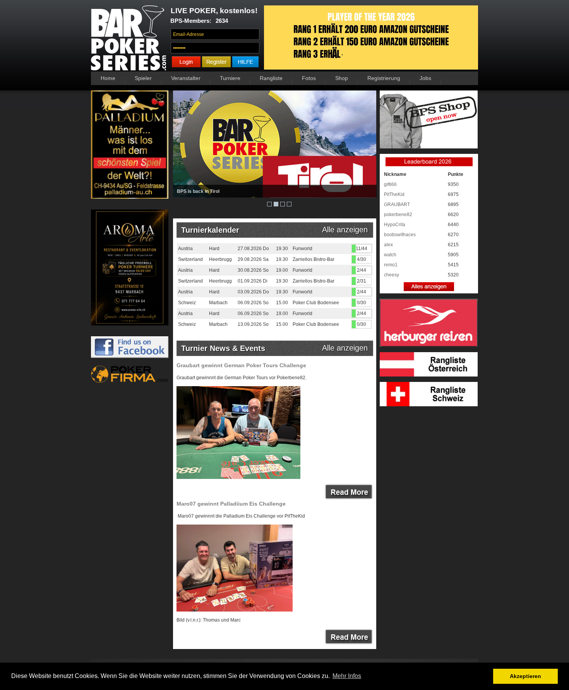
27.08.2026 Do (253, 248)
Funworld (302, 248)
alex (388, 244)
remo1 (391, 264)
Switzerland (190, 259)
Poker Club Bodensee (316, 302)
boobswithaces (400, 234)
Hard (214, 248)
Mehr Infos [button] (346, 676)
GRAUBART (397, 204)
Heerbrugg (220, 259)
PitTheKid (394, 194)
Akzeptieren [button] (525, 676)
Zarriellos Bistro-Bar (313, 259)
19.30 (282, 248)
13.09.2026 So (253, 324)
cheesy (391, 275)
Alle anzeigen (347, 229)
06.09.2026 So (253, 302)
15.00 (282, 302)
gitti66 (390, 184)
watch (390, 254)
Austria (185, 248)
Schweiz (187, 302)
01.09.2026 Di (252, 281)
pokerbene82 (398, 214)
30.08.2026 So (253, 270)
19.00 (282, 270)
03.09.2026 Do (253, 292)
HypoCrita (394, 224)
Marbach (218, 302)
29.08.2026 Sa (253, 259)
